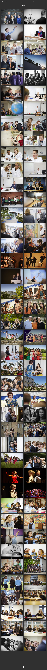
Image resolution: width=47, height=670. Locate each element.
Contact (44, 1)
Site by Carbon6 (44, 666)
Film (34, 1)
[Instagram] (23, 667)
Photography (28, 1)
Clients (38, 1)
